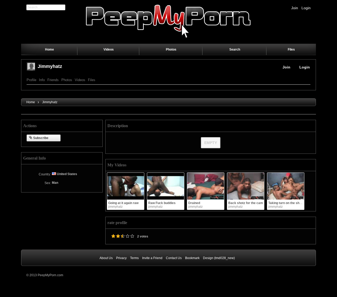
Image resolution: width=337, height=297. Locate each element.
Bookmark (192, 258)
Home (30, 102)
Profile (31, 80)
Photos (66, 80)
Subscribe (40, 138)
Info (42, 80)
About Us (106, 258)
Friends (53, 80)
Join (294, 8)
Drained (194, 203)
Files (91, 80)
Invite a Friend (152, 258)
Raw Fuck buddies (162, 203)
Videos (80, 80)
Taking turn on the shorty (286, 203)
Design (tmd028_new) (219, 258)
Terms (134, 258)
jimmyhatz (50, 66)
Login (306, 8)
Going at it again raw (123, 203)
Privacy (121, 258)
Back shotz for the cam (245, 203)
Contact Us (174, 258)
